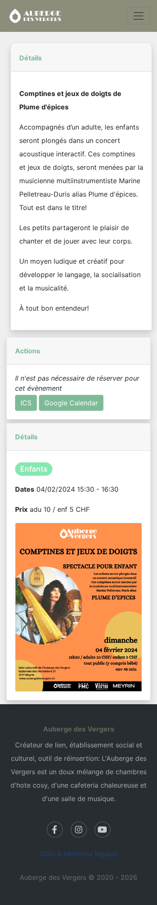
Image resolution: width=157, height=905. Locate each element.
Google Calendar (71, 403)
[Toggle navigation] (138, 16)
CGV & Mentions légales (79, 854)
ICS (26, 403)
